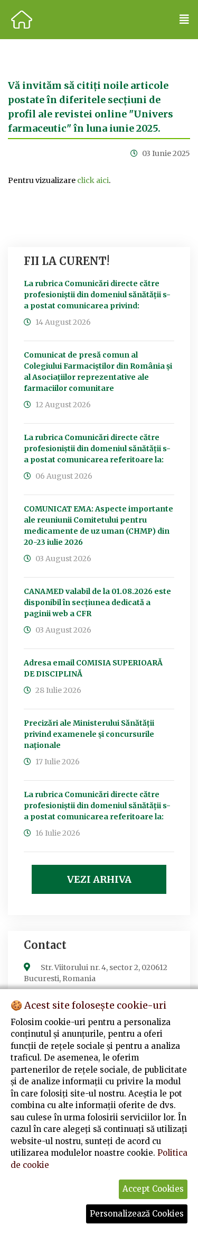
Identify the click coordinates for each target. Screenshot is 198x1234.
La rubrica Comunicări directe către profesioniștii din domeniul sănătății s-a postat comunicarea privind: (97, 294)
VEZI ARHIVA (99, 879)
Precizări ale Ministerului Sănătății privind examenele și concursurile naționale (89, 734)
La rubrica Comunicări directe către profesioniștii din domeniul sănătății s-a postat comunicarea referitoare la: (97, 448)
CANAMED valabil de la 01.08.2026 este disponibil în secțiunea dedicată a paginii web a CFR (97, 602)
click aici (93, 180)
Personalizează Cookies (137, 1214)
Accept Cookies (153, 1189)
